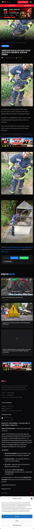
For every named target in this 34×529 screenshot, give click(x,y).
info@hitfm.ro (10, 395)
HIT (4, 381)
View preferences (17, 525)
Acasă (3, 42)
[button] (31, 498)
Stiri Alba (8, 42)
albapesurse (4, 251)
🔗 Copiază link (7, 261)
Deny (17, 521)
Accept (17, 516)
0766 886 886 (10, 392)
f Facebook (14, 257)
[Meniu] (30, 2)
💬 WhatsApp (24, 257)
